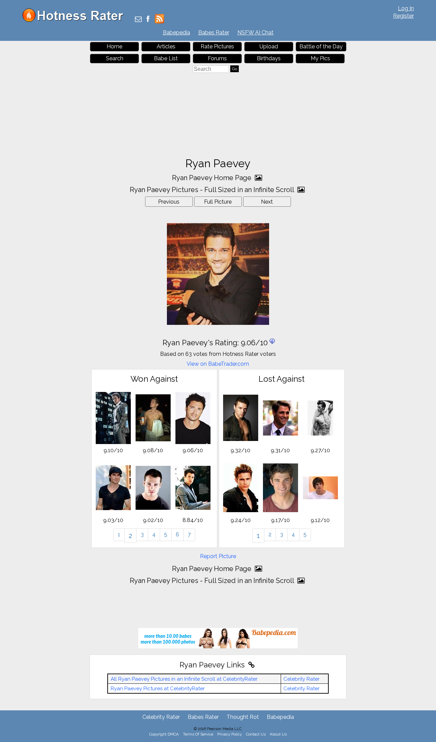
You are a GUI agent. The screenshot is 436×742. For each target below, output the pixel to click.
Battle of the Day (321, 46)
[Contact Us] (138, 19)
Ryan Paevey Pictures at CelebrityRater (158, 688)
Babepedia (176, 32)
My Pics (320, 58)
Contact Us (256, 734)
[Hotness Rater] (75, 20)
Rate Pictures (217, 46)
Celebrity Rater (301, 679)
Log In (406, 8)
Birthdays (269, 58)
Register (403, 16)
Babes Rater (213, 32)
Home (114, 46)
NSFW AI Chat (255, 32)
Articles (166, 46)
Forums (217, 58)
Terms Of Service (198, 734)
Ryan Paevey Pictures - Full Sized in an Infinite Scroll (213, 190)
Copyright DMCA (164, 734)
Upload (269, 46)
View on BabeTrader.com (218, 364)
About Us (278, 734)
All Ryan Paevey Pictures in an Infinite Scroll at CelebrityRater (184, 679)
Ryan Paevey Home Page (212, 178)
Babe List (166, 58)
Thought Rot (243, 717)
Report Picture (218, 556)
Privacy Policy (229, 734)
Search (114, 58)
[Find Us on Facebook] (148, 19)
